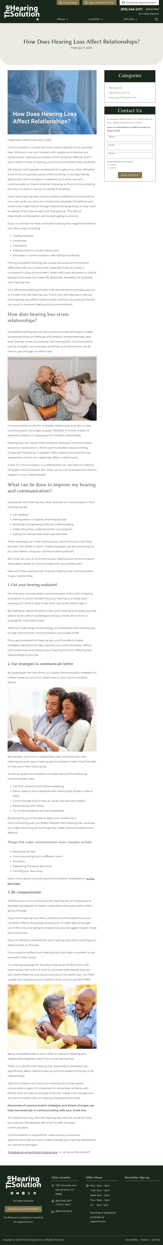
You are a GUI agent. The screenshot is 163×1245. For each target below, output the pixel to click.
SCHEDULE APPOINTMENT (23, 1209)
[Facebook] (12, 1193)
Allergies (114, 87)
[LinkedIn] (34, 1193)
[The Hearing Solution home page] (18, 11)
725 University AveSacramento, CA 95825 (66, 1190)
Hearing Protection (121, 97)
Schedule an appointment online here (32, 1152)
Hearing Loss (117, 92)
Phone (113, 164)
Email (113, 168)
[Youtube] (17, 1193)
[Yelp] (29, 1193)
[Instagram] (23, 1193)
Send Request (130, 175)
